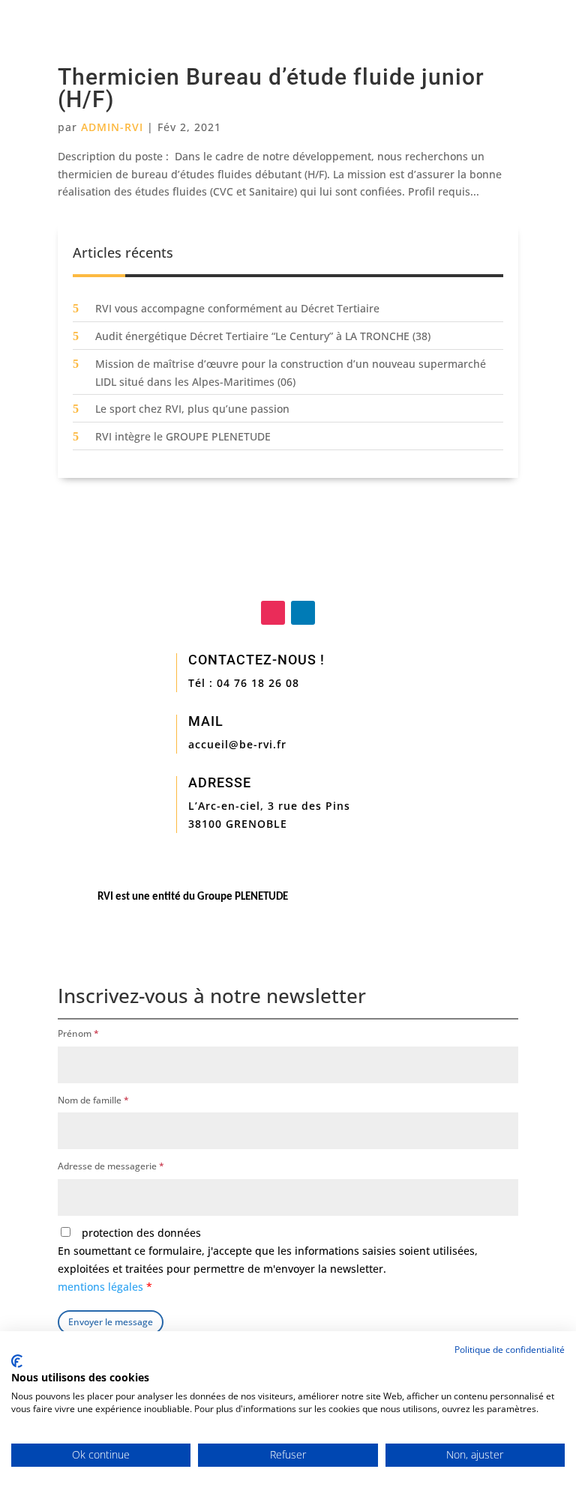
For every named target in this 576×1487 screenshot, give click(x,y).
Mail (206, 721)
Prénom (78, 1033)
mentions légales (102, 1286)
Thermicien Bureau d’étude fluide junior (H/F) (271, 88)
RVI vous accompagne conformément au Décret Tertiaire (237, 308)
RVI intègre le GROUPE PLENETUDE (183, 436)
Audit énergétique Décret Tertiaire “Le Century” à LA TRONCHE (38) (262, 336)
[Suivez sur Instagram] (273, 613)
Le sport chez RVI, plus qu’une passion (192, 409)
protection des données (268, 1259)
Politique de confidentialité (509, 1349)
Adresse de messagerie (111, 1166)
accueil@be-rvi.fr (237, 744)
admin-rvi (112, 127)
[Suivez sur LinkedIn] (303, 613)
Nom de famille (93, 1100)
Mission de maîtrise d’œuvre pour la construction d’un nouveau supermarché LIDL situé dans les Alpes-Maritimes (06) (290, 373)
